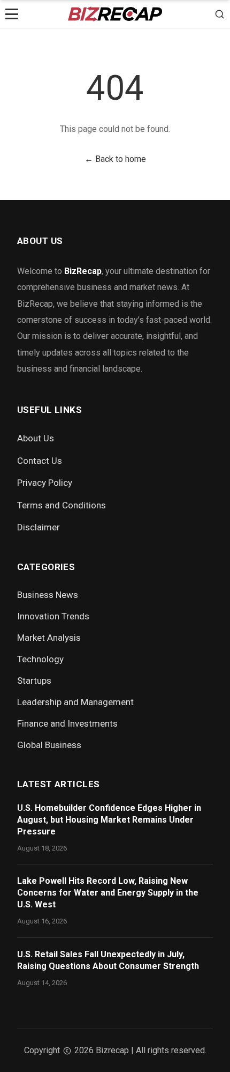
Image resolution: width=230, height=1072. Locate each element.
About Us (35, 438)
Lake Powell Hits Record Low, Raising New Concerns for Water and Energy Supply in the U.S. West (107, 893)
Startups (34, 680)
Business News (47, 594)
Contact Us (39, 460)
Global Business (49, 745)
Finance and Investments (67, 723)
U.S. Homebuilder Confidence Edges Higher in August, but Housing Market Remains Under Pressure (109, 820)
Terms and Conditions (61, 505)
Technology (40, 659)
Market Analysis (49, 637)
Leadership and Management (75, 702)
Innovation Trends (53, 616)
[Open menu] (11, 14)
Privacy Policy (44, 482)
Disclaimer (38, 527)
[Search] (219, 13)
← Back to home (115, 159)
